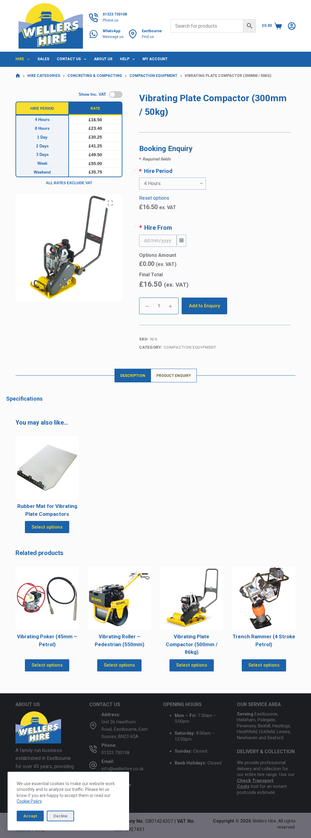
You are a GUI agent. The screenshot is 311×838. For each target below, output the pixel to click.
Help (124, 59)
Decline (60, 816)
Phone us (110, 20)
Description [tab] (132, 376)
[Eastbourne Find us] (132, 34)
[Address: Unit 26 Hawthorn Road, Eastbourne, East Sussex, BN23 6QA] (93, 725)
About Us (103, 59)
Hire (19, 59)
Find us (148, 37)
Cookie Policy (29, 801)
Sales (43, 59)
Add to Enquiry (204, 306)
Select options (47, 527)
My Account (155, 59)
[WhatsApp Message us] (93, 34)
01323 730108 (115, 752)
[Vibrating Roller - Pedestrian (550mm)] (119, 598)
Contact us (69, 59)
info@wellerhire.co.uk (122, 768)
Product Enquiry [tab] (173, 376)
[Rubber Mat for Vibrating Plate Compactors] (47, 467)
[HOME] (17, 76)
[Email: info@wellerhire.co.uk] (93, 765)
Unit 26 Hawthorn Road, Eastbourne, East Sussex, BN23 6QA (124, 729)
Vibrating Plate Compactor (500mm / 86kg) (191, 644)
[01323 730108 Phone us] (93, 17)
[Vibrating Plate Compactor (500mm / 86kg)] (191, 598)
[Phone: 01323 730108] (93, 749)
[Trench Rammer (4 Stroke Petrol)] (264, 598)
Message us (113, 37)
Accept (30, 816)
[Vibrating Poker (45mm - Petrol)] (47, 598)
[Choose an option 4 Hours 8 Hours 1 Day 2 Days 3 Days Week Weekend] (215, 184)
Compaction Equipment (190, 347)
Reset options (154, 198)
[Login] (292, 26)
